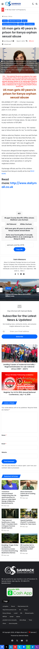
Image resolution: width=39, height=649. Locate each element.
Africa (10, 16)
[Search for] (37, 4)
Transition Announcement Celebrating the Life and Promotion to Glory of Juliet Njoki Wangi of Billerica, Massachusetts (9, 497)
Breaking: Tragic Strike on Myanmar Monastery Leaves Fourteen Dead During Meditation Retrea (10, 549)
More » (22, 271)
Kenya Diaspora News (10, 24)
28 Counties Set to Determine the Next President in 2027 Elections (27, 548)
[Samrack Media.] (13, 3)
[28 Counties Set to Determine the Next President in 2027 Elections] (28, 538)
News (21, 24)
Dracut (13, 606)
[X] (18, 274)
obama (18, 616)
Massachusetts (29, 613)
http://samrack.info (23, 606)
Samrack (33, 632)
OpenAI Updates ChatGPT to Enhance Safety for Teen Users (28, 522)
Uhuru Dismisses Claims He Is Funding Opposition (27, 493)
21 (20, 213)
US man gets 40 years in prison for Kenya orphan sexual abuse (19, 229)
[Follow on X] (12, 41)
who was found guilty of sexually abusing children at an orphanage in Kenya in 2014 (19, 237)
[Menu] (3, 4)
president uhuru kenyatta (10, 620)
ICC (20, 609)
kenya (26, 609)
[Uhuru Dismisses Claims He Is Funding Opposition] (28, 485)
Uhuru (4, 623)
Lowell (16, 613)
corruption (5, 606)
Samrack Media (23, 635)
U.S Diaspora (30, 24)
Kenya (24, 21)
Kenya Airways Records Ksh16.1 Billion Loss (18, 295)
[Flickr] (21, 274)
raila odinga (22, 620)
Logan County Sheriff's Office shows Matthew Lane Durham (20, 219)
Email (4, 444)
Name (4, 435)
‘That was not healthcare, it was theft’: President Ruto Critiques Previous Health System (9, 524)
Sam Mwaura (7, 41)
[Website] (15, 274)
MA (21, 613)
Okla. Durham (26, 224)
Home (5, 16)
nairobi (11, 616)
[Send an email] (13, 41)
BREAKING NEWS (14, 21)
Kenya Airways (7, 613)
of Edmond (12, 224)
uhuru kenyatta (13, 623)
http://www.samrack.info (9, 609)
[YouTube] (23, 274)
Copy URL (19, 249)
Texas (30, 620)
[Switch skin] (33, 4)
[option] (19, 290)
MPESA (5, 616)
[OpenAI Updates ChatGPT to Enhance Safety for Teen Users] (28, 513)
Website (4, 452)
